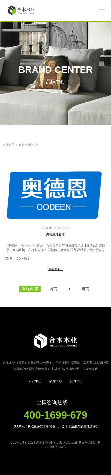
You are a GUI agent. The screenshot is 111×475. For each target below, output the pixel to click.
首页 (21, 145)
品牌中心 (32, 145)
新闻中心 (76, 381)
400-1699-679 (55, 415)
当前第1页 (30, 289)
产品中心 (35, 381)
